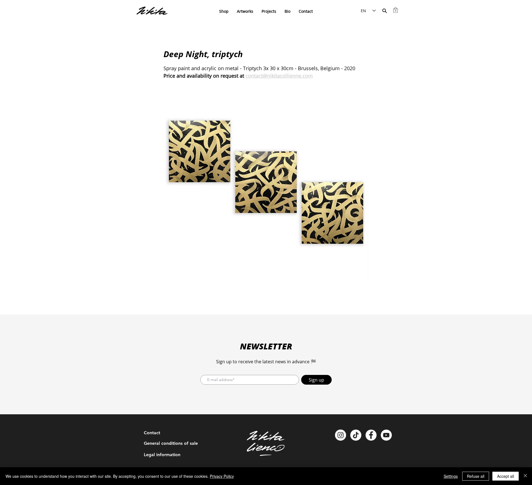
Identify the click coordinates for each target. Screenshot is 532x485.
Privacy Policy (222, 476)
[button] (395, 10)
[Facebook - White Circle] (371, 435)
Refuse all (475, 476)
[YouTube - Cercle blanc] (386, 435)
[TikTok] (355, 435)
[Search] (384, 10)
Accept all (505, 476)
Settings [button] (451, 476)
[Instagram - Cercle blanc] (340, 435)
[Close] (525, 476)
